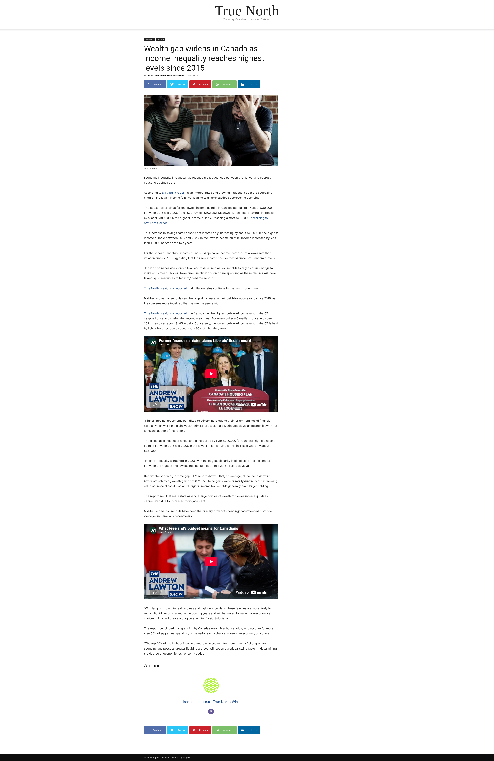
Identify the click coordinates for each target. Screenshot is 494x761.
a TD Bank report (173, 192)
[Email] (211, 711)
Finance (160, 39)
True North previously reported (165, 288)
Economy (149, 39)
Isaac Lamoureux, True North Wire (165, 75)
